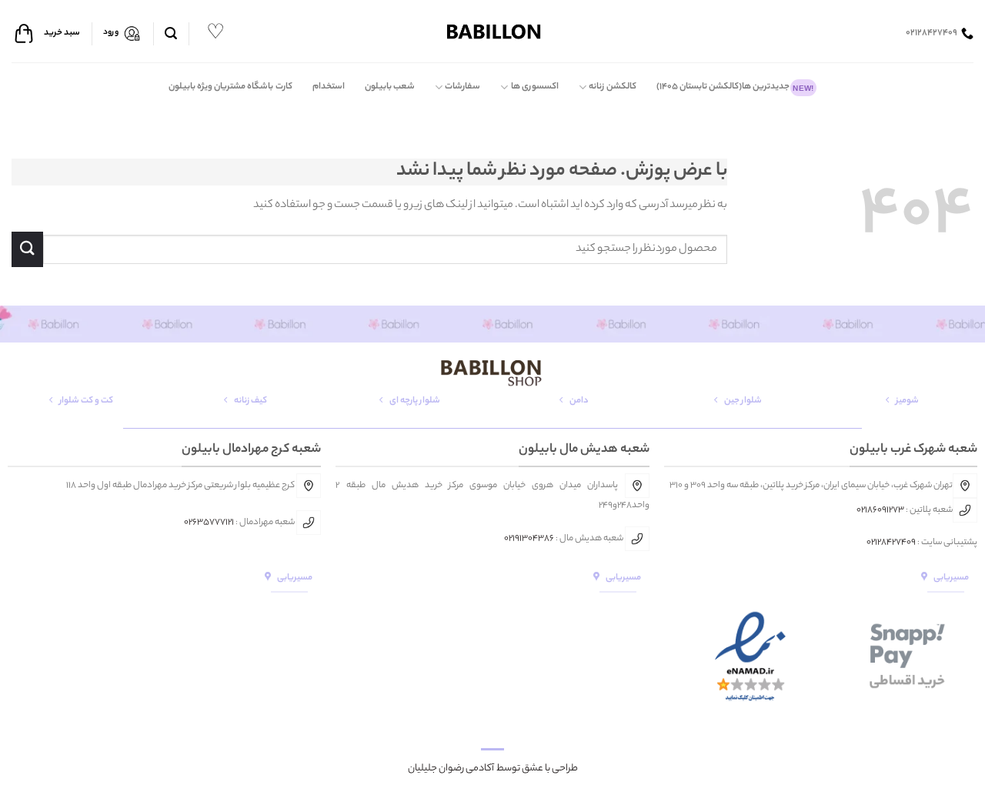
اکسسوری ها (535, 87)
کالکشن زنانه (612, 87)
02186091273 (880, 510)
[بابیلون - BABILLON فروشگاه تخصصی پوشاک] (492, 31)
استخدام (328, 87)
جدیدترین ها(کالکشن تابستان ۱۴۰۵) (735, 87)
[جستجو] (171, 33)
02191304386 (529, 538)
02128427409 (891, 542)
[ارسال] (27, 249)
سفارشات (462, 87)
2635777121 (211, 522)
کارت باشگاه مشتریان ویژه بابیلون (230, 87)
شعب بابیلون (390, 87)
